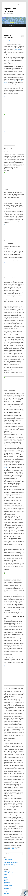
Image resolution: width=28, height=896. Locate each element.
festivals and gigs (8, 876)
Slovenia (6, 887)
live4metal (6, 467)
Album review (7, 871)
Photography (7, 883)
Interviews (6, 879)
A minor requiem (8, 859)
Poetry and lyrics (8, 885)
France (5, 877)
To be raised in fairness (9, 861)
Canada (5, 874)
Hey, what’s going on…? (9, 865)
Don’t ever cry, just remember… (11, 862)
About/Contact (11, 25)
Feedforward (17, 49)
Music (9, 848)
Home (5, 25)
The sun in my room (8, 864)
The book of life (7, 888)
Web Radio (6, 893)
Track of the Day (7, 890)
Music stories (7, 882)
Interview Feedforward (8, 36)
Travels (5, 891)
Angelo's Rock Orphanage (10, 872)
